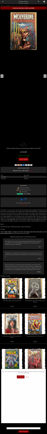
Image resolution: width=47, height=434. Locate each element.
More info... (31, 170)
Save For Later (27, 162)
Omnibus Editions (8, 5)
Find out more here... (23, 204)
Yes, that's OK (21, 376)
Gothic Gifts (23, 1)
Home (1, 5)
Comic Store (4, 5)
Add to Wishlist (20, 162)
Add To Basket (23, 159)
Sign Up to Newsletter (23, 431)
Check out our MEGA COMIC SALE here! (23, 8)
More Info (27, 376)
